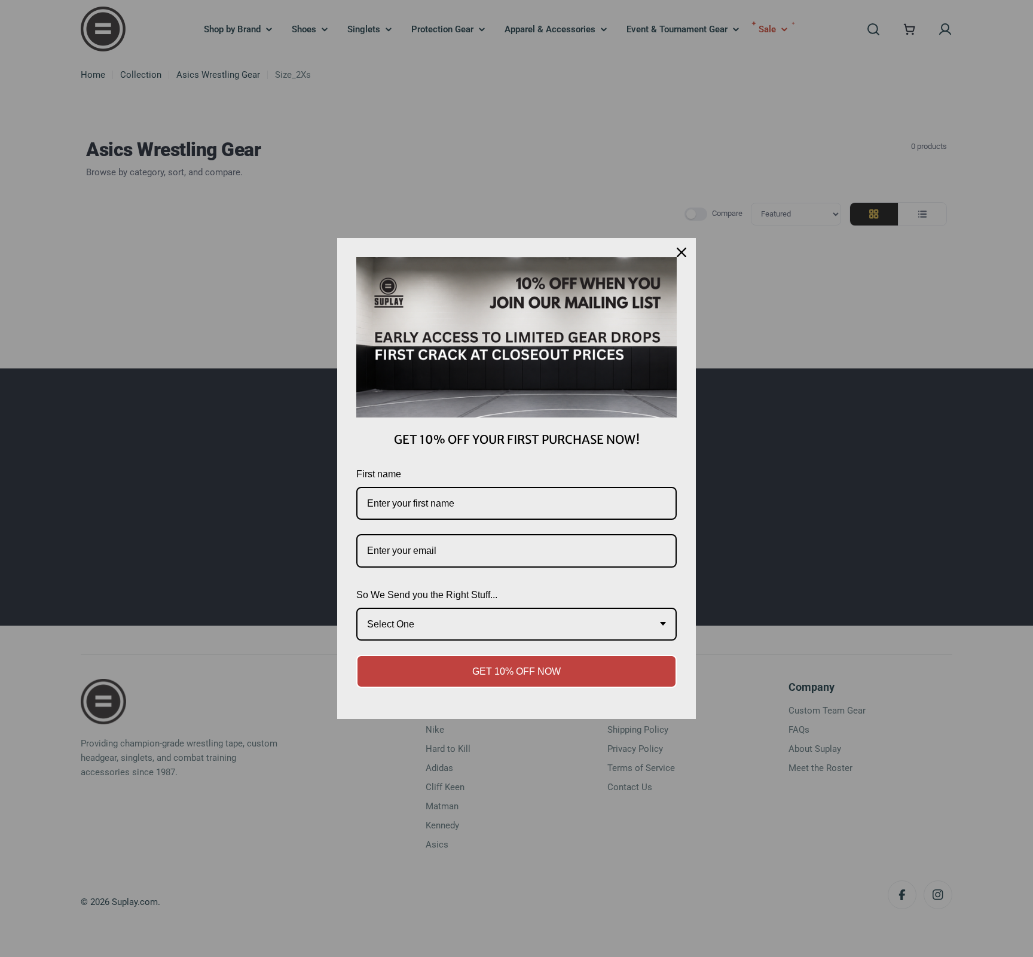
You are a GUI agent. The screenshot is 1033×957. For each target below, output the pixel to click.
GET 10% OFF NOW (516, 671)
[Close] (681, 252)
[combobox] (516, 624)
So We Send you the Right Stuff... (426, 595)
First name (378, 474)
